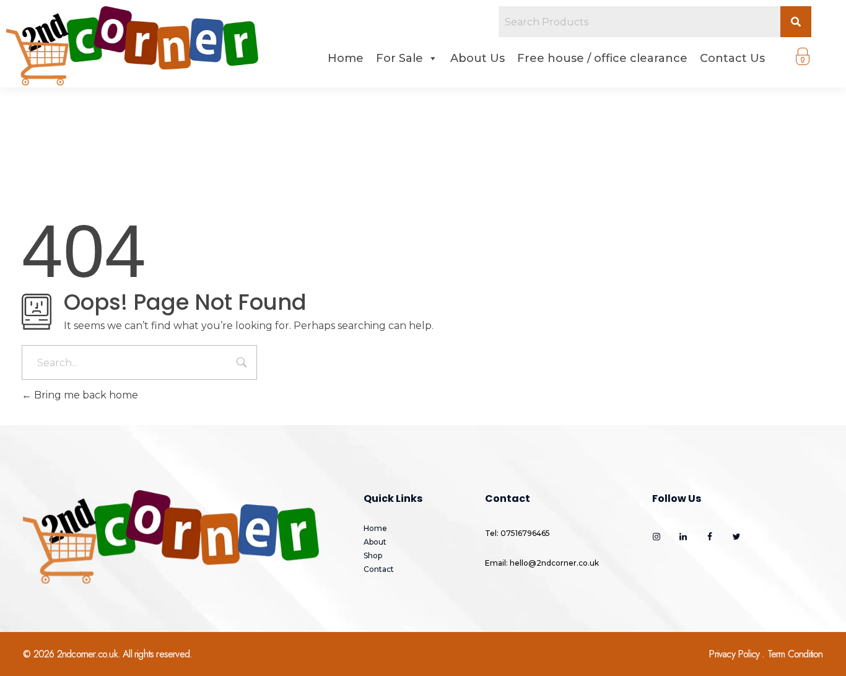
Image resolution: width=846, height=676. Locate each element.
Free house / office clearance (602, 58)
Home (346, 58)
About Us (477, 58)
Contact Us (732, 58)
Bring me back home (85, 395)
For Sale (399, 58)
